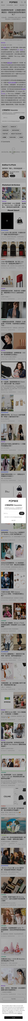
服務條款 (16, 517)
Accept (13, 1017)
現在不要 (13, 520)
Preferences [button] (20, 1013)
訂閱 (22, 513)
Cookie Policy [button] (11, 1011)
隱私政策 (20, 517)
